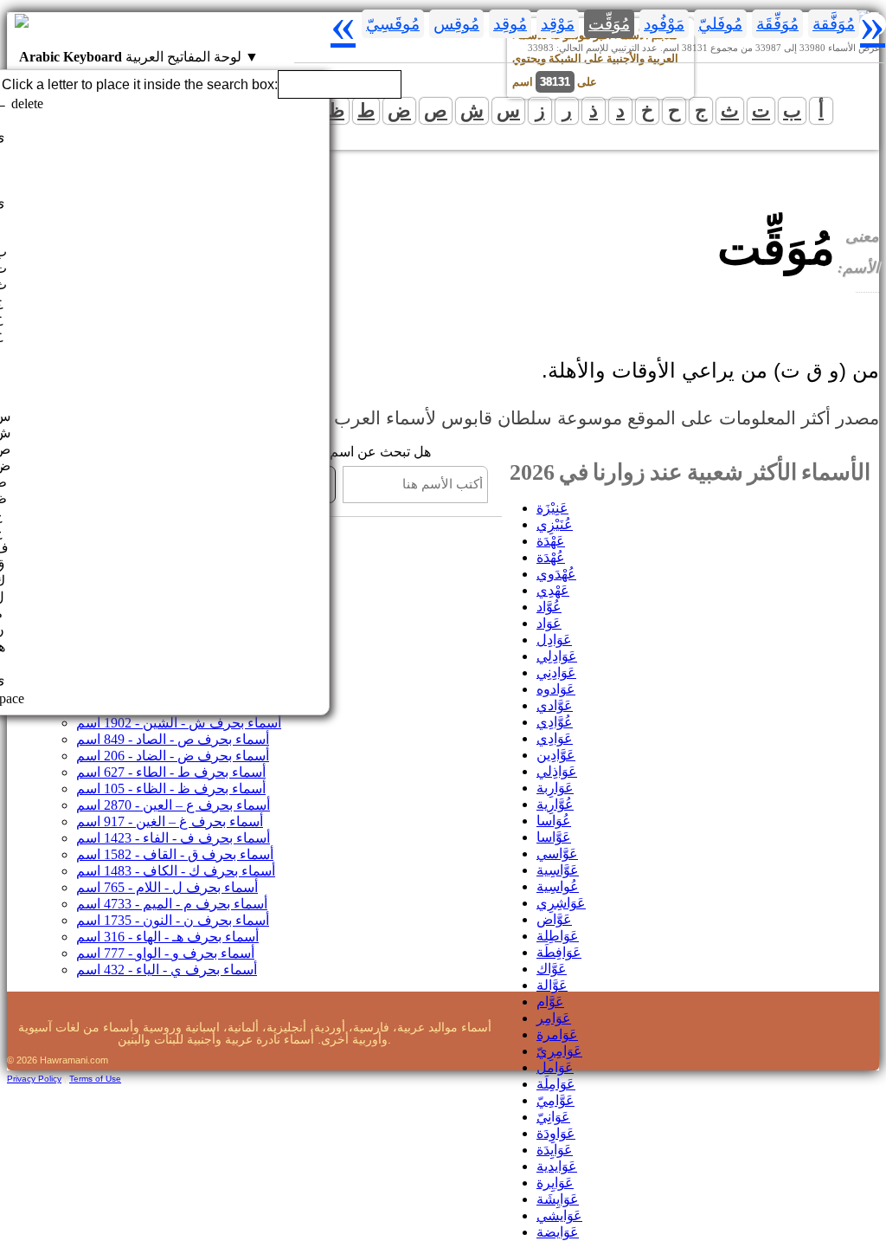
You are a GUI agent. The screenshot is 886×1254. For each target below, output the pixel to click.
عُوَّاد (549, 606)
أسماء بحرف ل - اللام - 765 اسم (167, 887)
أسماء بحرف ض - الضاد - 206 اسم (172, 755)
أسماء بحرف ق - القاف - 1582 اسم (174, 854)
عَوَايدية (556, 1166)
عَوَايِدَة (554, 1149)
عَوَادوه (555, 689)
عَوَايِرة (555, 1182)
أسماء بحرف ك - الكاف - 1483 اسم (175, 870)
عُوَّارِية (555, 804)
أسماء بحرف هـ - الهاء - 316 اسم (167, 936)
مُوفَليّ (720, 24)
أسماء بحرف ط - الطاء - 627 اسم (171, 772)
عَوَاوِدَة (555, 1133)
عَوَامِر (553, 1018)
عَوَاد (549, 623)
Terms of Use (95, 1078)
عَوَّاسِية (557, 870)
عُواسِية (557, 886)
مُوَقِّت (609, 24)
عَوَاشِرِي (561, 902)
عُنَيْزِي (554, 524)
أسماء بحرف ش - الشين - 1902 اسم (178, 722)
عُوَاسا (553, 820)
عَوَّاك (551, 968)
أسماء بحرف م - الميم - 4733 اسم (171, 903)
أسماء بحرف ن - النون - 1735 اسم (172, 920)
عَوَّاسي (557, 853)
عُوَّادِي (554, 721)
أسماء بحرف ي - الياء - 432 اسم (166, 969)
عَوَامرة (557, 1034)
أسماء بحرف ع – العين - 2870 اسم (173, 805)
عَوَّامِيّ (555, 1100)
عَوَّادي (554, 705)
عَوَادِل (554, 639)
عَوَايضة (557, 1232)
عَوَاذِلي (556, 771)
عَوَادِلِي (556, 656)
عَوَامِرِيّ (559, 1051)
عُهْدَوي (556, 573)
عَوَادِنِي (556, 672)
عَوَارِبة (555, 787)
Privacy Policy (34, 1078)
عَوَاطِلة (557, 935)
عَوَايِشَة (557, 1199)
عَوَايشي (559, 1215)
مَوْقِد (558, 24)
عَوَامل (555, 1067)
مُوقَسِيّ (393, 24)
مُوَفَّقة (833, 24)
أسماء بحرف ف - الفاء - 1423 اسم (173, 838)
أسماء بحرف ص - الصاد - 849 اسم (172, 739)
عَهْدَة (550, 540)
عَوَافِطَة (558, 952)
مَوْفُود (664, 24)
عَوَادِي (554, 738)
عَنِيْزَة (552, 508)
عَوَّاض (554, 919)
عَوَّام (550, 1001)
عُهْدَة (550, 557)
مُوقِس (456, 24)
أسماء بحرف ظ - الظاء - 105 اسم (171, 788)
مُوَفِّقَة (777, 24)
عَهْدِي (552, 590)
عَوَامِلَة (555, 1083)
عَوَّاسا (553, 837)
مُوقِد (510, 24)
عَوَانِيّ (553, 1116)
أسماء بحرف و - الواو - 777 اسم (165, 953)
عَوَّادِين (555, 754)
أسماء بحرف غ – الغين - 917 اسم (169, 821)
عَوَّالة (552, 985)
